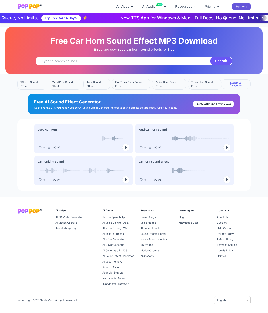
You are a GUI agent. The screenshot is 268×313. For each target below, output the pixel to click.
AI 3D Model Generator (69, 217)
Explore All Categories (236, 84)
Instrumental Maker (113, 278)
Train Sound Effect (94, 84)
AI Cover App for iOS (114, 250)
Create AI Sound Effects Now (213, 103)
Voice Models (148, 222)
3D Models (147, 244)
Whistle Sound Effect (29, 84)
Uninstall (222, 255)
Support (222, 222)
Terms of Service (227, 244)
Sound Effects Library (153, 233)
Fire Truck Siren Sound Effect (128, 84)
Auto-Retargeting (65, 228)
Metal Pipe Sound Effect (62, 84)
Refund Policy (225, 239)
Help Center (224, 228)
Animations (147, 255)
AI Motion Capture (66, 222)
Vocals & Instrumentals (154, 239)
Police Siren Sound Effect (166, 84)
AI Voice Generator (113, 239)
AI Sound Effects (150, 228)
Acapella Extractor (113, 272)
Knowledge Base (189, 222)
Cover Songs (148, 217)
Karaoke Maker (111, 267)
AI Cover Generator (113, 244)
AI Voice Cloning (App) (115, 222)
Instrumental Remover (115, 283)
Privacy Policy (225, 233)
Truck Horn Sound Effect (202, 84)
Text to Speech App (114, 217)
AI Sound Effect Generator (118, 255)
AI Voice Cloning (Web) (115, 228)
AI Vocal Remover (112, 261)
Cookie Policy (225, 250)
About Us (222, 217)
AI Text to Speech (113, 233)
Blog (181, 217)
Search (221, 61)
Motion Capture (150, 250)
